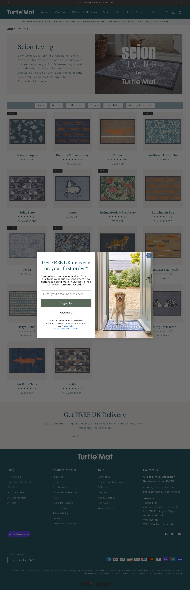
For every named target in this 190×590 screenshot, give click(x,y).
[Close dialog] (149, 255)
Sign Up (66, 303)
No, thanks (66, 313)
